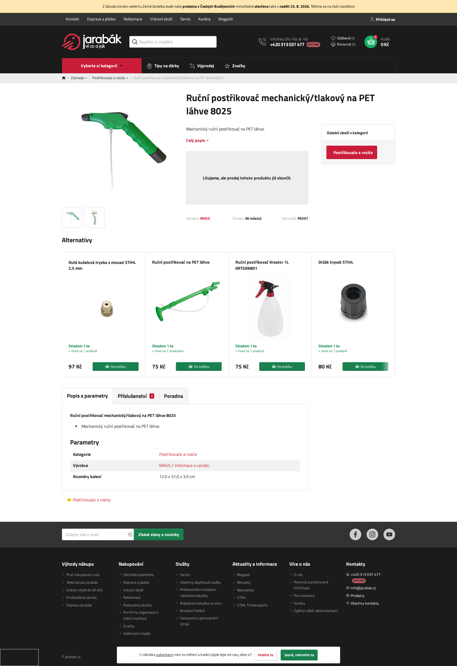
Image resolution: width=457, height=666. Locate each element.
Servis (185, 19)
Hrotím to (265, 655)
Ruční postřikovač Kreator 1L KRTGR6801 (262, 265)
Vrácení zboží (161, 19)
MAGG (205, 218)
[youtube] (389, 534)
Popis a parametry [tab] (87, 396)
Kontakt (72, 19)
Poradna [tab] (173, 396)
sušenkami (164, 654)
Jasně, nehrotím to (299, 655)
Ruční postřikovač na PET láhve (180, 262)
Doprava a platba (101, 19)
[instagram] (372, 534)
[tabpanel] (185, 447)
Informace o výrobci (192, 465)
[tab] (136, 396)
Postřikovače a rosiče (109, 77)
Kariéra (204, 19)
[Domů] (66, 78)
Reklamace (133, 19)
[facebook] (355, 534)
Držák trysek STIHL (335, 262)
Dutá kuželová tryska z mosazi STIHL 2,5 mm (102, 265)
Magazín (225, 19)
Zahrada (78, 77)
